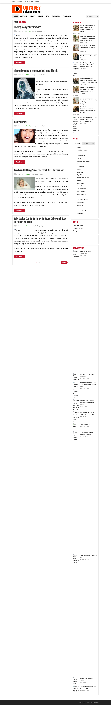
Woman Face (80, 183)
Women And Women (82, 199)
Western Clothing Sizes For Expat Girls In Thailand (39, 170)
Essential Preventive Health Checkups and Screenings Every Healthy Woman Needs (88, 47)
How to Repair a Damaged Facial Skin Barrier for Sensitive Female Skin (87, 64)
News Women (80, 166)
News (47, 16)
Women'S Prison (81, 208)
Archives (85, 143)
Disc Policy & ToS (28, 1)
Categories (77, 143)
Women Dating (56, 16)
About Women (23, 16)
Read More (19, 62)
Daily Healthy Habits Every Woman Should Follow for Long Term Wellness (87, 38)
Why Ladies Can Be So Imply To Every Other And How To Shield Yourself (40, 220)
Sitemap (37, 1)
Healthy (32, 16)
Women (27, 174)
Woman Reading (67, 16)
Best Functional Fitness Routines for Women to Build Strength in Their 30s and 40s (88, 80)
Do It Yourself (20, 122)
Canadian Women (82, 150)
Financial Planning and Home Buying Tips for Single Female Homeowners (88, 119)
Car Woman (80, 153)
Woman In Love (81, 186)
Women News (80, 202)
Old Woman (28, 74)
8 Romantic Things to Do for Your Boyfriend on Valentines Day (88, 384)
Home (16, 16)
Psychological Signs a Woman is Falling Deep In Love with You (88, 56)
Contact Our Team (17, 1)
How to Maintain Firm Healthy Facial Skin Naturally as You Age (88, 100)
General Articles (81, 155)
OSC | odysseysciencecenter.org (90, 702)
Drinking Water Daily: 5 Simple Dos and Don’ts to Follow (87, 402)
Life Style (40, 16)
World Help (28, 31)
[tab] (77, 143)
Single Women (80, 175)
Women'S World (81, 210)
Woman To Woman (82, 194)
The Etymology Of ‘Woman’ (27, 27)
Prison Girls (80, 172)
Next (64, 262)
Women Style (28, 126)
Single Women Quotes (83, 177)
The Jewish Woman (85, 424)
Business (79, 147)
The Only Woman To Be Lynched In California (36, 70)
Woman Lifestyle (81, 188)
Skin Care (79, 180)
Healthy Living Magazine (83, 161)
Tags (92, 143)
